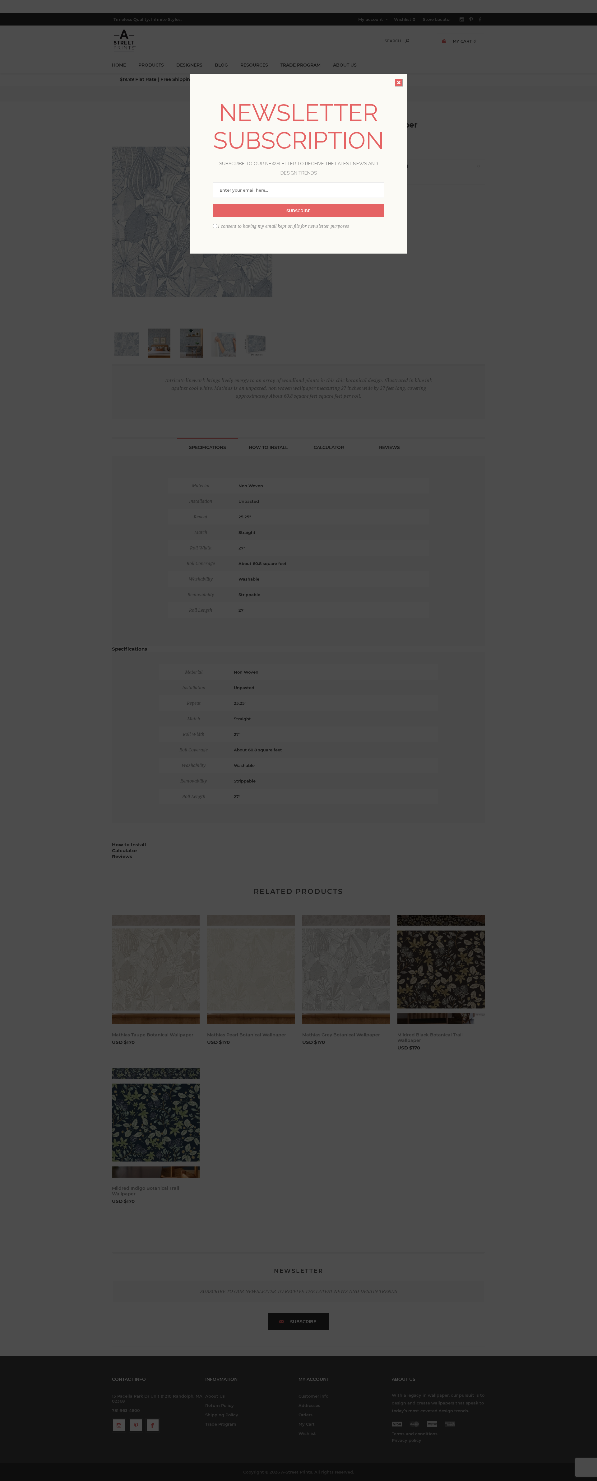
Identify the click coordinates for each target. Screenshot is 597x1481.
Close (399, 82)
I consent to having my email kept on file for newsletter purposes (283, 226)
